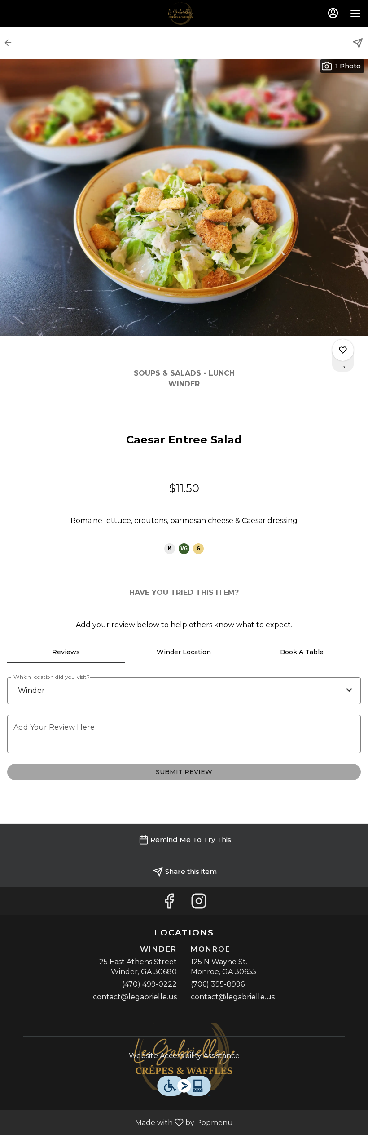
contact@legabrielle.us (135, 997)
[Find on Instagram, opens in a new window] (199, 903)
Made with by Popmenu (120, 1122)
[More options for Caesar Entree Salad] (343, 350)
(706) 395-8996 (218, 984)
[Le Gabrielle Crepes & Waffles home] (184, 13)
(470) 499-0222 (149, 984)
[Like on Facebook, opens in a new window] (169, 903)
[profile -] (333, 13)
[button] (11, 42)
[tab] (66, 652)
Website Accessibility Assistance (184, 1055)
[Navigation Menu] (355, 13)
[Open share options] (357, 43)
